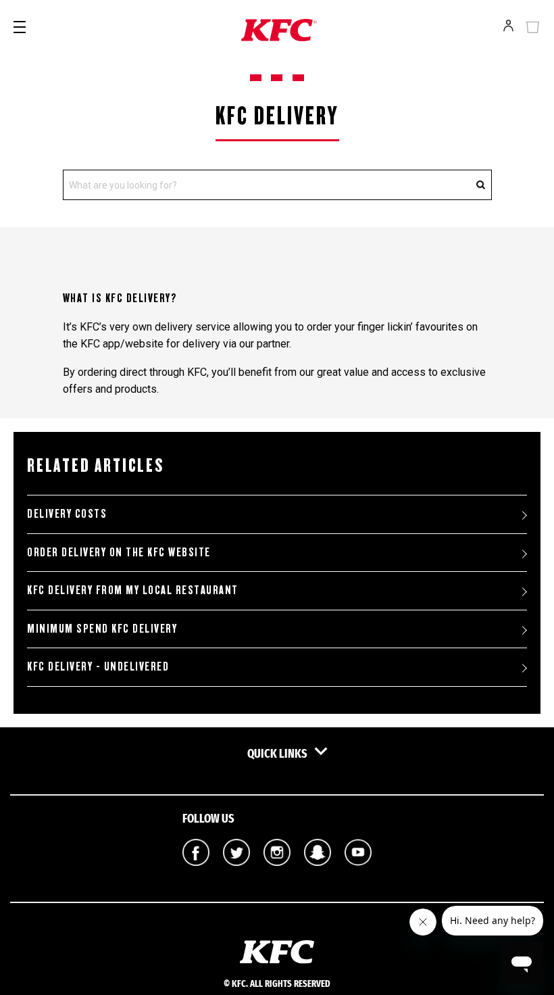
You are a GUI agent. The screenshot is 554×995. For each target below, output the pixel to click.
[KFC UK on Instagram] (277, 875)
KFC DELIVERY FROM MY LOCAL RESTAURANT (132, 590)
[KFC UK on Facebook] (195, 875)
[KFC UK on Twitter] (236, 875)
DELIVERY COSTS (67, 513)
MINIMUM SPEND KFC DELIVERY (102, 628)
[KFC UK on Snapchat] (317, 875)
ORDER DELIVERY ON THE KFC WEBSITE (119, 552)
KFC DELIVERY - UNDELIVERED (98, 666)
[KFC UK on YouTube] (358, 875)
